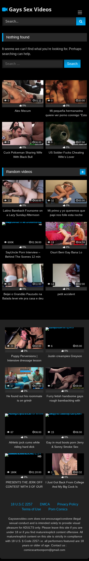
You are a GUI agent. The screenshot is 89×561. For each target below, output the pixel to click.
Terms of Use (31, 509)
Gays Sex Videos (29, 9)
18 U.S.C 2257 (21, 504)
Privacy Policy (67, 504)
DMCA (45, 504)
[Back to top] (76, 549)
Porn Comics (57, 509)
